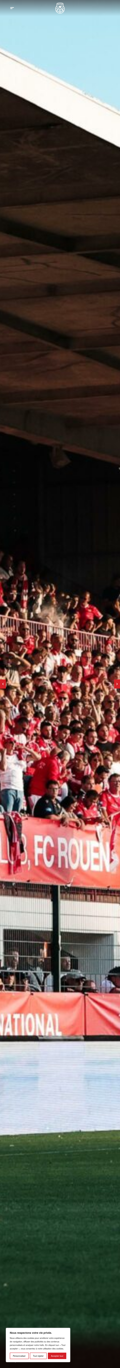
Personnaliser (19, 1355)
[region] (38, 1345)
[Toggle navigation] (12, 8)
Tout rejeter (38, 1355)
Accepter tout (57, 1355)
